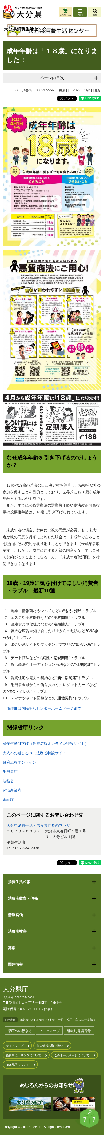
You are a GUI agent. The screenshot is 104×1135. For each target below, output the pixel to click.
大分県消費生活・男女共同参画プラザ (38, 825)
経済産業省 (12, 790)
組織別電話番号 (79, 1031)
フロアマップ (49, 1031)
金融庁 (8, 799)
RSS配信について (17, 1064)
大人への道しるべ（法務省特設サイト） (36, 753)
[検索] (94, 12)
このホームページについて (71, 1055)
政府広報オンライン (19, 762)
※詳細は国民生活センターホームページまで (43, 708)
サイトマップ (14, 1045)
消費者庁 (10, 771)
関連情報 (15, 964)
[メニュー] (80, 12)
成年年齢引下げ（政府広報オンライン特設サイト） (46, 743)
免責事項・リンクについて (23, 1055)
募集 (11, 948)
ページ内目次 (52, 77)
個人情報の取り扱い (50, 1045)
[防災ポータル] (65, 12)
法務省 (8, 781)
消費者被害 (17, 931)
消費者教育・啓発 (23, 898)
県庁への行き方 (20, 1031)
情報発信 (15, 915)
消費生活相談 (19, 882)
